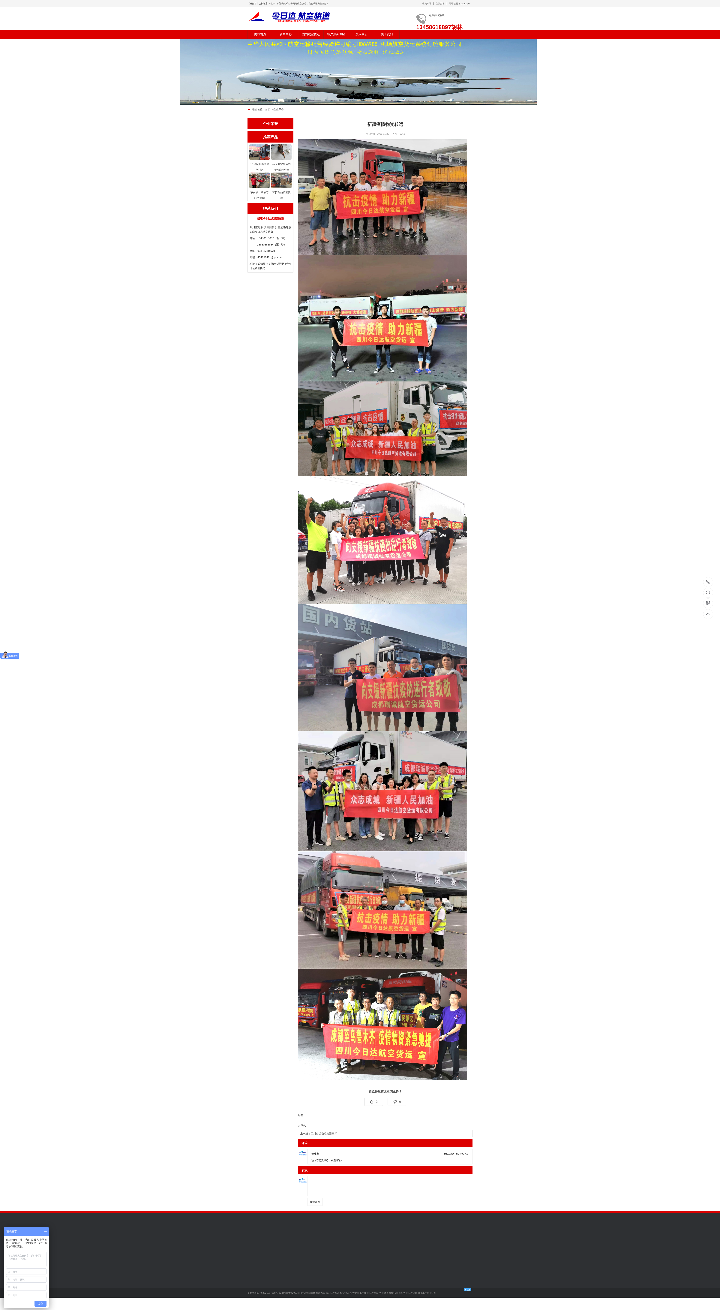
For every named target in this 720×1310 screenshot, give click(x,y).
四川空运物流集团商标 (318, 1133)
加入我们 (362, 34)
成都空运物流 (321, 1237)
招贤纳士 (331, 1276)
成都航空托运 (406, 1243)
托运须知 (305, 1282)
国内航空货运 (311, 34)
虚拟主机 (445, 1243)
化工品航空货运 (283, 1299)
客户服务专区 (336, 34)
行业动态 (253, 1287)
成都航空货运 (255, 1243)
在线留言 (440, 3)
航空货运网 (440, 1237)
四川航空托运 (386, 1243)
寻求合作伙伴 (333, 1282)
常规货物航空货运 (284, 1276)
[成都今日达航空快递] (294, 16)
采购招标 (331, 1287)
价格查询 (305, 1276)
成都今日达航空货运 (259, 1248)
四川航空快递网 (365, 1243)
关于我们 (387, 34)
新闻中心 (286, 34)
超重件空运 (280, 1304)
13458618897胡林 (708, 582)
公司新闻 (253, 1282)
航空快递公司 (302, 1237)
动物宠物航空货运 (284, 1287)
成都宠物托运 (358, 1237)
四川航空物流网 (321, 1243)
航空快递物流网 (299, 1243)
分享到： (303, 1125)
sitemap (465, 3)
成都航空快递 (282, 1248)
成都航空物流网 (427, 1243)
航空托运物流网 (276, 1243)
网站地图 (453, 3)
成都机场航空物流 (460, 1237)
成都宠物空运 (339, 1237)
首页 (267, 109)
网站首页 (260, 34)
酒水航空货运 (281, 1293)
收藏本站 (426, 3)
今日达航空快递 (343, 1243)
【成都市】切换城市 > (259, 3)
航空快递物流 (284, 1237)
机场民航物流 (400, 1237)
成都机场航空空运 (378, 1237)
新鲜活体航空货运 (284, 1282)
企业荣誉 (278, 109)
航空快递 (268, 1237)
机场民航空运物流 (420, 1237)
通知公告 (253, 1276)
